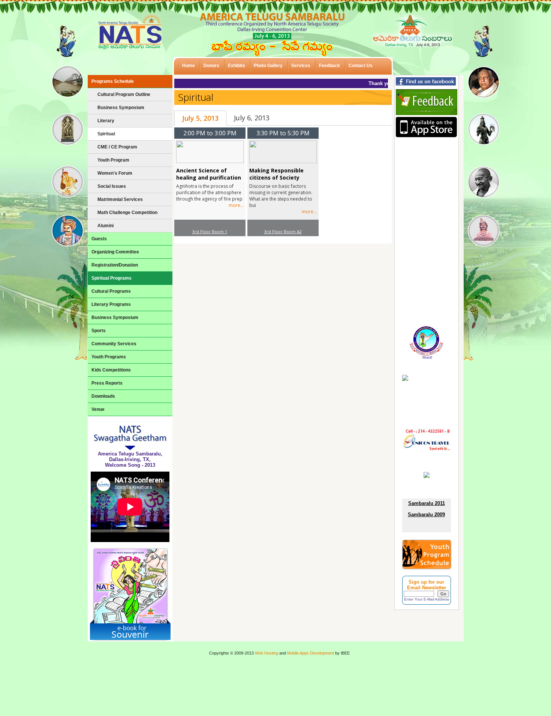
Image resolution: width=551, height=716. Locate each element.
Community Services (113, 343)
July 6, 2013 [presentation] (252, 117)
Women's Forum (114, 173)
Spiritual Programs (111, 278)
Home (188, 65)
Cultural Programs (111, 291)
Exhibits (236, 65)
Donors (211, 65)
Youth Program (113, 160)
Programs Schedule (112, 81)
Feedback (329, 65)
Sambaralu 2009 (426, 514)
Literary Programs (111, 304)
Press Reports (107, 383)
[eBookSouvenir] (130, 640)
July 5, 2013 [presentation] (200, 118)
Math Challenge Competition (127, 212)
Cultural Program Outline (123, 94)
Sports (98, 330)
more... (236, 205)
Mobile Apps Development (310, 653)
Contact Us (361, 65)
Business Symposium (120, 107)
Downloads (103, 396)
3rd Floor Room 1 (209, 231)
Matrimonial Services (120, 199)
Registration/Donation (114, 265)
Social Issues (111, 186)
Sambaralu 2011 (426, 503)
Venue (98, 409)
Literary (105, 120)
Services (300, 65)
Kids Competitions (111, 370)
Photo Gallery (268, 65)
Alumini (105, 225)
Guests (99, 238)
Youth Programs (108, 356)
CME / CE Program (117, 147)
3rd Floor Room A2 (283, 231)
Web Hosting (266, 653)
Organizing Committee (115, 252)
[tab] (200, 118)
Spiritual (106, 133)
